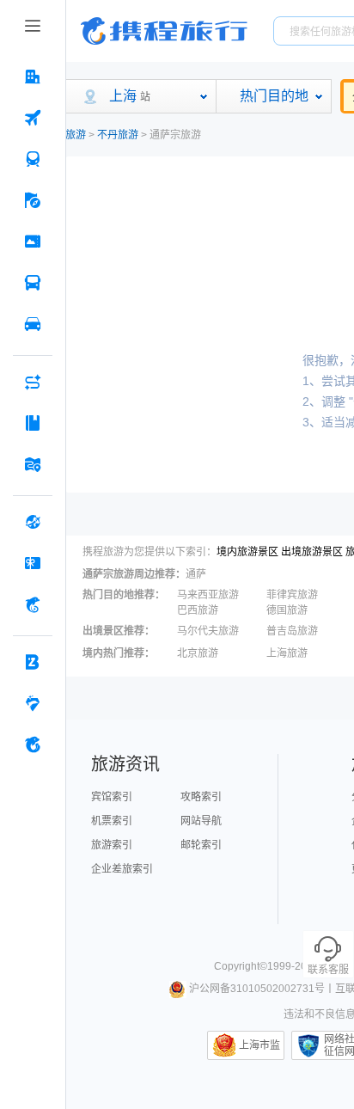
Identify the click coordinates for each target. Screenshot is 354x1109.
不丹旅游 (117, 135)
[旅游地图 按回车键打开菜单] (32, 464)
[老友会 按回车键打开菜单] (32, 703)
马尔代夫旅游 (208, 631)
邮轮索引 (201, 845)
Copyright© (240, 966)
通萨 (196, 574)
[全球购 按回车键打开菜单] (32, 522)
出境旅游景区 (312, 552)
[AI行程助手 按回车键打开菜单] (32, 382)
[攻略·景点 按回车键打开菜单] (32, 423)
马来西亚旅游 (208, 595)
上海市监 (259, 1045)
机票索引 (111, 821)
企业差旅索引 (122, 869)
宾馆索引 (111, 797)
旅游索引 (111, 845)
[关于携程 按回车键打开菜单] (32, 744)
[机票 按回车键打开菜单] (32, 118)
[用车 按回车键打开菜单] (32, 324)
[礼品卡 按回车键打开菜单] (32, 563)
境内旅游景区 (247, 552)
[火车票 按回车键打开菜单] (32, 159)
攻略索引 (201, 797)
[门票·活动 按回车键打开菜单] (32, 242)
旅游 (75, 135)
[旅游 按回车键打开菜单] (32, 200)
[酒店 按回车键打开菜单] (32, 76)
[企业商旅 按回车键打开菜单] (32, 662)
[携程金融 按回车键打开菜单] (32, 604)
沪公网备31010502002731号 (257, 989)
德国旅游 (287, 610)
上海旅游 (287, 653)
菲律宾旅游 (292, 595)
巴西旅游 (197, 610)
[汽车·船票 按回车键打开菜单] (32, 283)
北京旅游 (197, 653)
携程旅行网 (164, 31)
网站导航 (201, 821)
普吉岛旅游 (292, 631)
